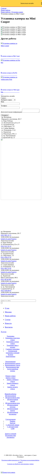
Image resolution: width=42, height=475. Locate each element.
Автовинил (10, 437)
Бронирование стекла (12, 365)
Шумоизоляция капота (12, 409)
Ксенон (10, 354)
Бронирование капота (12, 363)
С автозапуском (12, 427)
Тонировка (10, 336)
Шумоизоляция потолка (12, 406)
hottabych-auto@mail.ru (8, 239)
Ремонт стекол (10, 376)
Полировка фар (10, 435)
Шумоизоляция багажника (12, 413)
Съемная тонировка (12, 349)
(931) (6, 246)
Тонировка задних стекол (12, 342)
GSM (12, 428)
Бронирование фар (12, 367)
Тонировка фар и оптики (12, 346)
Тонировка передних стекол (12, 339)
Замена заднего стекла (12, 388)
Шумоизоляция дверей (12, 400)
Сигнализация (10, 419)
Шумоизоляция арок (12, 397)
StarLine (12, 423)
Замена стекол (10, 378)
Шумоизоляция (10, 396)
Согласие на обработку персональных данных (20, 464)
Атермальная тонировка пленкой (12, 352)
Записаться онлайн (27, 3)
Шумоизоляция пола (12, 403)
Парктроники (10, 356)
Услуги (3, 332)
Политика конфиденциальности (10, 460)
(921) (6, 235)
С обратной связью (12, 425)
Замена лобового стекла (12, 380)
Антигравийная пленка (12, 370)
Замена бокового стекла (12, 384)
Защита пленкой (10, 434)
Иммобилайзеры (10, 394)
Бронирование (11, 361)
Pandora (12, 421)
